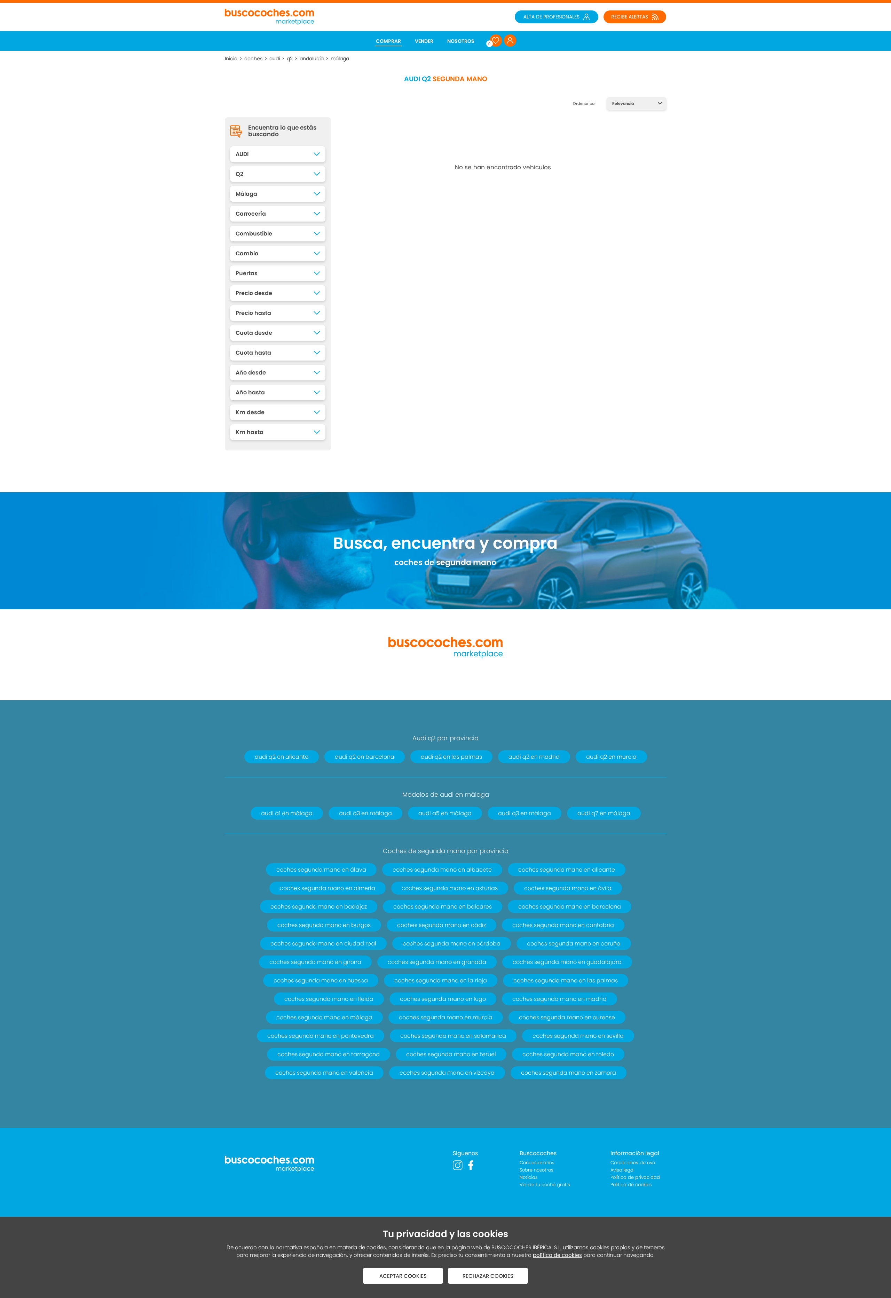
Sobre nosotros (536, 1170)
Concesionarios (537, 1162)
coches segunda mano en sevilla (578, 1036)
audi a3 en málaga (365, 813)
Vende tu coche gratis (545, 1184)
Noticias (529, 1177)
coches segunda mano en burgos (324, 925)
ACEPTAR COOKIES (403, 1276)
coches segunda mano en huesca (321, 980)
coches (253, 58)
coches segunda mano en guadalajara (567, 962)
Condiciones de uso (632, 1162)
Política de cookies (631, 1184)
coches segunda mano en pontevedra (320, 1036)
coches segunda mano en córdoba (451, 944)
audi (274, 58)
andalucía (312, 58)
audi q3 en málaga (524, 813)
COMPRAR (388, 41)
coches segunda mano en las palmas (565, 980)
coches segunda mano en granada (437, 962)
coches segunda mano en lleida (328, 999)
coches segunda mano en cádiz (441, 925)
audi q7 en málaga (603, 813)
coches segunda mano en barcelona (569, 907)
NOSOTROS (460, 41)
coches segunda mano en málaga (324, 1017)
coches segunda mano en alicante (566, 870)
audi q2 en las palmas (451, 757)
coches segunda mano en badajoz (318, 907)
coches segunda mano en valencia (324, 1073)
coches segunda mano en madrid (559, 999)
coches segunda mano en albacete (442, 870)
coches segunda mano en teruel (451, 1054)
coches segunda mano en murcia (445, 1017)
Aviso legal (622, 1170)
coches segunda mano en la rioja (440, 980)
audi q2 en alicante (281, 757)
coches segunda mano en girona (315, 962)
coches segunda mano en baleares (442, 907)
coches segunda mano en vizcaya (447, 1073)
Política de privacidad (635, 1177)
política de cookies (557, 1255)
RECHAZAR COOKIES (488, 1276)
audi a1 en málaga (287, 813)
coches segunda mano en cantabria (563, 925)
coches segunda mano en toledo (568, 1054)
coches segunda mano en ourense (567, 1017)
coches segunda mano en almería (327, 888)
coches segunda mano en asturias (450, 888)
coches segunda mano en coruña (574, 944)
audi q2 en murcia (611, 757)
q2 (290, 58)
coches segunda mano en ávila (568, 888)
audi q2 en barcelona (364, 757)
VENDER (424, 41)
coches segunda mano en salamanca (453, 1036)
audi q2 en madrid (534, 757)
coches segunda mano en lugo (443, 999)
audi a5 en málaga (445, 813)
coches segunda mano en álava (321, 870)
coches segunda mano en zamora (568, 1073)
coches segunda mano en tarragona (328, 1054)
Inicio (231, 58)
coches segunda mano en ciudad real (323, 944)
